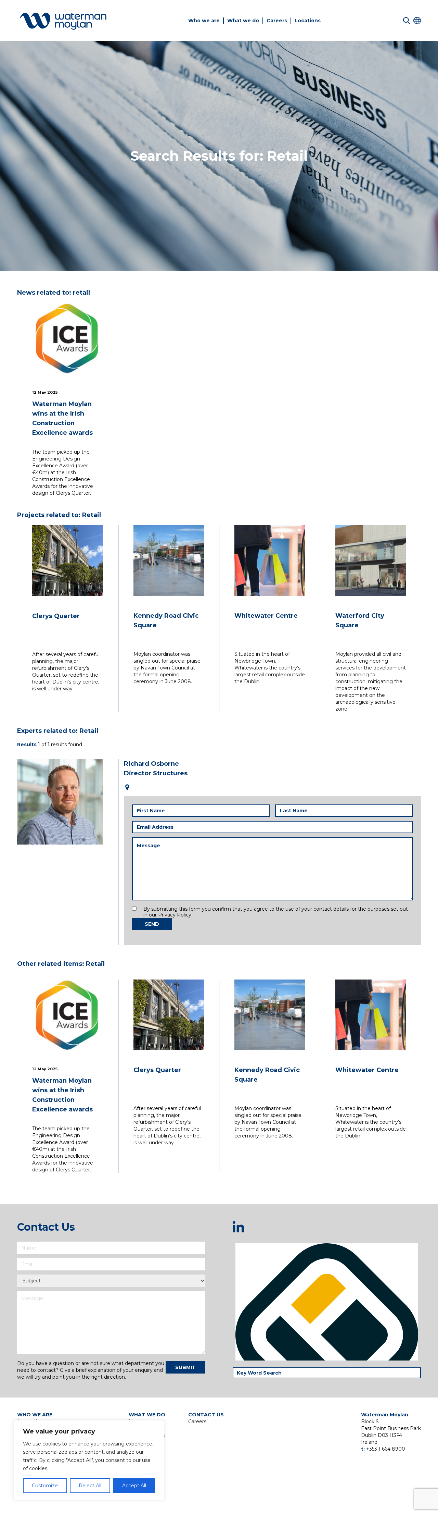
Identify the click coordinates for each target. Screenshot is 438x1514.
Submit (185, 1367)
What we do (243, 20)
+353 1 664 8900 (385, 1449)
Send (152, 924)
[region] (89, 1460)
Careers (277, 20)
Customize (45, 1485)
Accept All (134, 1485)
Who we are (204, 20)
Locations (308, 20)
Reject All (90, 1485)
